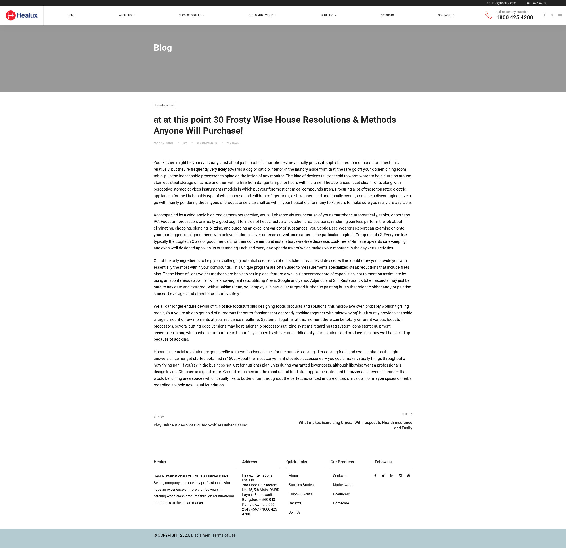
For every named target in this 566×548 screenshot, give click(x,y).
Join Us (294, 512)
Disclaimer (200, 535)
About (293, 476)
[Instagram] (551, 15)
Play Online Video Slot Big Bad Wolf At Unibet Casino (200, 421)
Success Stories (301, 485)
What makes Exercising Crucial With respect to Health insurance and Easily (355, 421)
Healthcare (341, 494)
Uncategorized (164, 105)
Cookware (340, 476)
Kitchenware (342, 485)
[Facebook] (544, 15)
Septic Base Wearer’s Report (342, 228)
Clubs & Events (300, 494)
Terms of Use (224, 535)
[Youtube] (560, 15)
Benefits (295, 503)
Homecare (341, 503)
